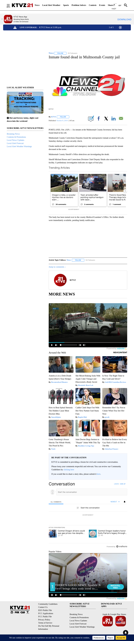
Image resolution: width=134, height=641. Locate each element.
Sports (66, 5)
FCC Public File (45, 616)
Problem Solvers (79, 5)
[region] (88, 515)
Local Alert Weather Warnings (19, 146)
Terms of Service (45, 623)
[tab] (56, 502)
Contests (92, 5)
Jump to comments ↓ (57, 267)
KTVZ (53, 117)
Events (102, 5)
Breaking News (13, 134)
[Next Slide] (125, 191)
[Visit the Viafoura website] (121, 546)
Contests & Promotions (16, 137)
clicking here (68, 469)
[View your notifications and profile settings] (124, 501)
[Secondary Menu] (10, 5)
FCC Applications (45, 613)
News (37, 5)
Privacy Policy (44, 620)
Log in (116, 484)
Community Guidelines (47, 604)
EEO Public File (45, 610)
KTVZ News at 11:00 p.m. (50, 27)
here (98, 474)
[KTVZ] (22, 5)
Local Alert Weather (51, 5)
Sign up (122, 484)
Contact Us (43, 607)
